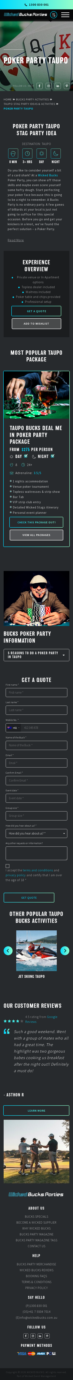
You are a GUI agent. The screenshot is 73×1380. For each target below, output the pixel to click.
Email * (10, 755)
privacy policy (16, 875)
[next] (64, 950)
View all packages (36, 535)
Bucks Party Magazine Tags (36, 1240)
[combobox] (13, 727)
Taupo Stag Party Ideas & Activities (29, 104)
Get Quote (29, 897)
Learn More (36, 1110)
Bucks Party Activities (32, 99)
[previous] (8, 950)
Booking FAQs (36, 1276)
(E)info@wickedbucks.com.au (36, 1318)
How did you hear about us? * (21, 825)
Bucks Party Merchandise (36, 1264)
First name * (12, 685)
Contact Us (36, 1246)
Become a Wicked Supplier (36, 1222)
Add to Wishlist (36, 323)
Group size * (12, 808)
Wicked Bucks (48, 175)
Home (8, 99)
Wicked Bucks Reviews (37, 1270)
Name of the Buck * (16, 737)
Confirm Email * (14, 773)
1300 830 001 (39, 4)
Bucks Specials (36, 1217)
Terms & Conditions (37, 1282)
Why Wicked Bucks (36, 1228)
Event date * (12, 790)
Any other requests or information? (24, 843)
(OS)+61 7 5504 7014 (36, 1312)
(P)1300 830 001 (36, 1306)
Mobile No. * (12, 720)
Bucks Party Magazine (37, 1234)
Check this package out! (36, 522)
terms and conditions (38, 870)
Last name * (12, 702)
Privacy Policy (36, 1288)
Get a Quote (36, 311)
